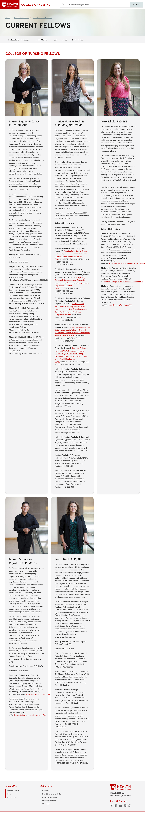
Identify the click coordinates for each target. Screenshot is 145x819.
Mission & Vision (13, 791)
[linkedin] (125, 805)
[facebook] (116, 805)
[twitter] (111, 805)
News (9, 794)
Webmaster (46, 804)
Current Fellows (60, 39)
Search (136, 4)
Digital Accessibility (49, 797)
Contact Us (11, 797)
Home (7, 18)
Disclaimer (46, 791)
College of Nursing (36, 4)
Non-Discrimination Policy (52, 794)
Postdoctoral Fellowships (42, 18)
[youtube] (120, 805)
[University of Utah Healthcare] (125, 787)
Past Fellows (77, 39)
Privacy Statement (49, 800)
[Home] (9, 4)
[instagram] (129, 805)
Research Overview (21, 18)
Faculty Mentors (41, 39)
